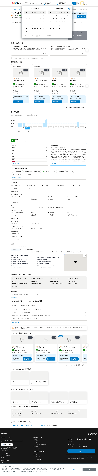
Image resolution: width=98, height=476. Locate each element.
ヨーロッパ (21, 425)
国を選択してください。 (7, 437)
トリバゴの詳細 (37, 459)
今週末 (41, 36)
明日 (34, 36)
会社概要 (35, 442)
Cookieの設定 (36, 449)
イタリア (28, 425)
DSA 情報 (35, 446)
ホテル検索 (14, 425)
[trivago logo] (17, 3)
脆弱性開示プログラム (38, 451)
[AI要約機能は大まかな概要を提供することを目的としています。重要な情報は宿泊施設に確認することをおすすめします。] (11, 58)
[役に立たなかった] (46, 54)
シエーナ (43, 425)
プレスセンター (5, 462)
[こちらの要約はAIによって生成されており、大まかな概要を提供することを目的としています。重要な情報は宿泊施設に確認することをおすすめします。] (64, 147)
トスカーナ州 (35, 425)
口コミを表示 (15, 163)
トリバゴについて (5, 455)
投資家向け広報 (5, 460)
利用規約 (35, 440)
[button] (34, 3)
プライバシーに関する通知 (39, 444)
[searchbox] (34, 4)
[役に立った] (44, 54)
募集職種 (3, 458)
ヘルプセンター (37, 456)
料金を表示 (81, 16)
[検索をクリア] (41, 3)
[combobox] (34, 3)
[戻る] (17, 128)
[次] (69, 8)
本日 (28, 36)
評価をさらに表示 (16, 177)
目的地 (26, 2)
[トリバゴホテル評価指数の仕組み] (32, 141)
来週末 (49, 36)
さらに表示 (14, 202)
